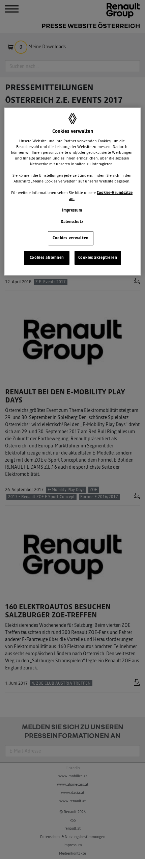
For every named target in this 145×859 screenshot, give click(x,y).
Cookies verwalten (71, 238)
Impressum (72, 210)
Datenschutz (72, 221)
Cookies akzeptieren (97, 257)
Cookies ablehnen (47, 257)
